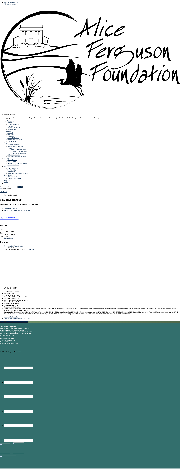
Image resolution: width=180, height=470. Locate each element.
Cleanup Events (8, 238)
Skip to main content (10, 4)
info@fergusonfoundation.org (9, 343)
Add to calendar (10, 218)
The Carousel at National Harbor (13, 246)
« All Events (3, 192)
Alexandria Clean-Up (11, 208)
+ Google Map (30, 249)
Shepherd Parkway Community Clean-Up (17, 210)
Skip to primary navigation (12, 2)
